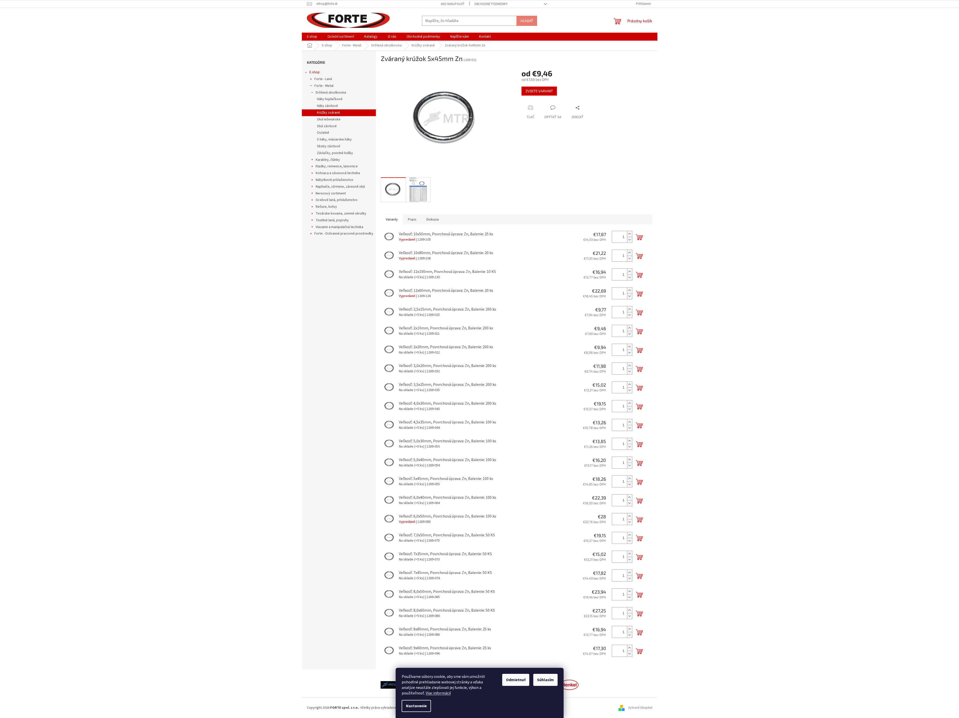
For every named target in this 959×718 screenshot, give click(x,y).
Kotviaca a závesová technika (338, 173)
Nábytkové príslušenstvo (334, 179)
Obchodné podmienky (491, 4)
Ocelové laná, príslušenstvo (337, 199)
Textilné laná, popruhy (332, 220)
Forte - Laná (323, 79)
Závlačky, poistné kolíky (335, 153)
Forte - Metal (323, 85)
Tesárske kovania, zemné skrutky (341, 213)
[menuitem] (312, 37)
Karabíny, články (328, 159)
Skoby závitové (328, 146)
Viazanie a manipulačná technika (339, 227)
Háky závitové (327, 105)
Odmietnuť (516, 680)
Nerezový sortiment (331, 193)
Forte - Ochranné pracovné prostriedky (343, 233)
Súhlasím (545, 680)
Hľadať (526, 21)
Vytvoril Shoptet (640, 707)
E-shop (314, 72)
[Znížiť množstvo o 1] (629, 240)
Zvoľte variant (539, 91)
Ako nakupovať (452, 4)
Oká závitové (327, 126)
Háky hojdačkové (329, 99)
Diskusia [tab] (432, 219)
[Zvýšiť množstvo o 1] (629, 234)
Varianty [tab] (392, 219)
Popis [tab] (412, 219)
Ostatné (323, 132)
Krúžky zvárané (328, 112)
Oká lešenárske (328, 119)
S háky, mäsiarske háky (334, 139)
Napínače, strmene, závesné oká (340, 186)
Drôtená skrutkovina (331, 92)
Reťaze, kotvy (326, 206)
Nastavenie (416, 706)
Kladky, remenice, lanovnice (337, 166)
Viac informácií (438, 693)
